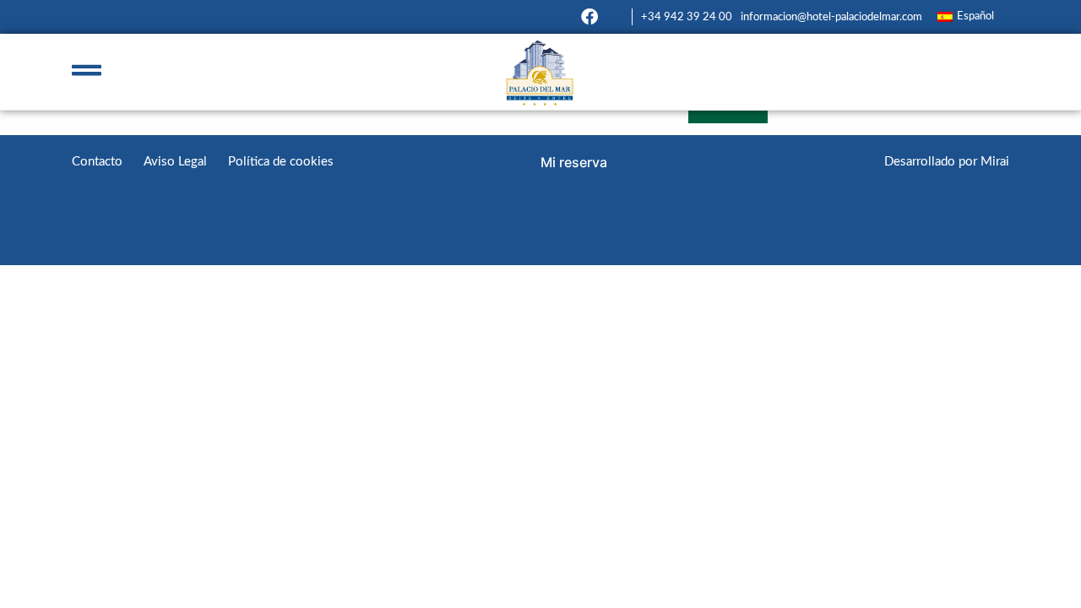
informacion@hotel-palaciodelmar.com (831, 17)
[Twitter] (614, 16)
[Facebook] (589, 16)
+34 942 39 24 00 (686, 17)
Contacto (97, 161)
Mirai (995, 161)
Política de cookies (281, 161)
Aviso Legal (175, 161)
